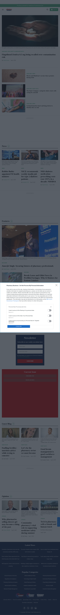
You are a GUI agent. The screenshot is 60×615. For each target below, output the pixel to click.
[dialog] (30, 307)
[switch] (49, 310)
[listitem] (30, 307)
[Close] (56, 285)
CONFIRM (19, 326)
